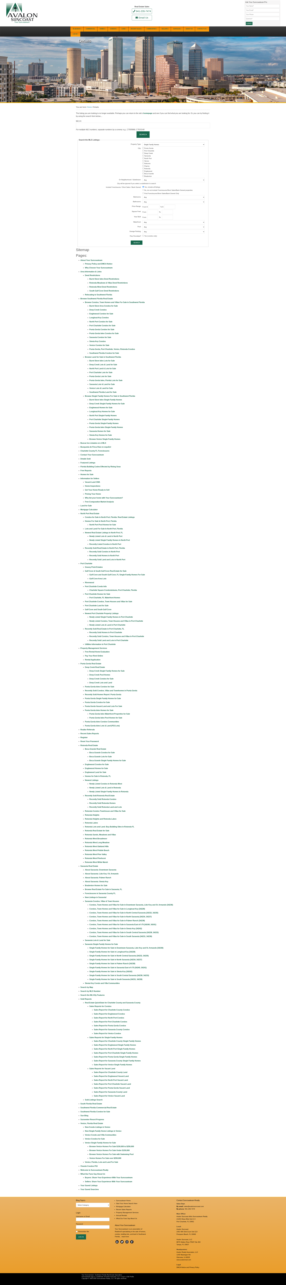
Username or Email (83, 1216)
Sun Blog (84, 1116)
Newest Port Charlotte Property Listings (102, 613)
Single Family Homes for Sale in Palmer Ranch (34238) (112, 964)
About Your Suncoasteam (91, 260)
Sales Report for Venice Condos (107, 1033)
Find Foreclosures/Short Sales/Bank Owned (161, 193)
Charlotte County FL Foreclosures (94, 451)
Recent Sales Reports (89, 734)
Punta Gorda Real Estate (90, 664)
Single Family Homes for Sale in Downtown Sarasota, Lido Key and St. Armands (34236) (126, 948)
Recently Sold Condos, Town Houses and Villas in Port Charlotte (116, 636)
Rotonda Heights (92, 815)
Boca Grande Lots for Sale (100, 757)
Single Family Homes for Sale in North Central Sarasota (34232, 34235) (119, 956)
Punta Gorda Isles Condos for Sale (104, 333)
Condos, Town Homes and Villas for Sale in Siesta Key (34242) (115, 928)
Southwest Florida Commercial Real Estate (98, 1108)
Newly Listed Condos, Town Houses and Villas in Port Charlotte (116, 621)
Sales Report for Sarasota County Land (110, 1092)
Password (79, 1224)
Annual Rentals (121, 1215)
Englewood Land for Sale (95, 772)
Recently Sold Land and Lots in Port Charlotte (108, 640)
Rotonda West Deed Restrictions (103, 287)
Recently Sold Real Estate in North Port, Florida (105, 548)
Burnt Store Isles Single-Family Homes (105, 400)
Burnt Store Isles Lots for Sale (102, 361)
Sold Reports (86, 999)
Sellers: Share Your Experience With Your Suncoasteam (108, 1182)
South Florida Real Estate (91, 1104)
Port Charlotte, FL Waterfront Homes (104, 598)
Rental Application (92, 660)
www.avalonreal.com (184, 1260)
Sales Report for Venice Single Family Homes (113, 1065)
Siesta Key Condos (97, 341)
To (160, 212)
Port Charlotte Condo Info (96, 586)
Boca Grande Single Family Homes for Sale (107, 760)
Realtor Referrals (87, 730)
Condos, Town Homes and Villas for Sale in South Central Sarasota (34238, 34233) (124, 932)
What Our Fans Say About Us (92, 1174)
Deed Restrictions (92, 275)
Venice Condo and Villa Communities (100, 1135)
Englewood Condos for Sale (101, 314)
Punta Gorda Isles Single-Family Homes (106, 427)
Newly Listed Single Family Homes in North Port (109, 540)
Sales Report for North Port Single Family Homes (114, 1049)
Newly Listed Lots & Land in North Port (105, 536)
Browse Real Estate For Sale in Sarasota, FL (103, 889)
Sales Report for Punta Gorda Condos (110, 1026)
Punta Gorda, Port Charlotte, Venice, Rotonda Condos (112, 349)
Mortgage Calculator (89, 510)
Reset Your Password (89, 741)
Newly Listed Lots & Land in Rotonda (105, 788)
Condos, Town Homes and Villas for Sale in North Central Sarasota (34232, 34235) (123, 913)
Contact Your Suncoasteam (92, 455)
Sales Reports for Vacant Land (102, 1069)
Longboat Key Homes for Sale (102, 411)
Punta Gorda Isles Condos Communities (102, 722)
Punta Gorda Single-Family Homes (104, 423)
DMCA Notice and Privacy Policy (188, 1267)
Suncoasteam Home (123, 1200)
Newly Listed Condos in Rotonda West (105, 784)
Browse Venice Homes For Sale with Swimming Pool (111, 1154)
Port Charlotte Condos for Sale (102, 326)
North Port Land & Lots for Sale (102, 368)
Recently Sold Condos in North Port (104, 552)
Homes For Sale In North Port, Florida (101, 521)
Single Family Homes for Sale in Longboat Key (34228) (112, 952)
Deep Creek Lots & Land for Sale (103, 365)
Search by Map (86, 987)
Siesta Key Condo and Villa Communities (102, 983)
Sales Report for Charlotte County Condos (112, 1010)
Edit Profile (130, 1277)
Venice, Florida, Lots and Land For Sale (101, 1162)
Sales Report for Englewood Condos (109, 1014)
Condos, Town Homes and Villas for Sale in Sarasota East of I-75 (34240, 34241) (122, 924)
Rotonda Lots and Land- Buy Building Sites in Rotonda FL (109, 827)
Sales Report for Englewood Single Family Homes (115, 1045)
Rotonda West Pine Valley (96, 854)
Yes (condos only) (150, 236)
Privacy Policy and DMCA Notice (98, 264)
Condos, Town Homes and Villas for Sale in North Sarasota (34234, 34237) (120, 917)
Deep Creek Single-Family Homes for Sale (107, 404)
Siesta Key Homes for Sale (100, 435)
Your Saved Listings (89, 1185)
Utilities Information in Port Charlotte (100, 644)
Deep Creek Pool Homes (99, 675)
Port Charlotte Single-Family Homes (104, 419)
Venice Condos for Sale (99, 345)
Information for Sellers (89, 478)
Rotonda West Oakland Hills (97, 846)
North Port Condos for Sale (100, 322)
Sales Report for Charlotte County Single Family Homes (117, 1041)
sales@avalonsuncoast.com (194, 1206)
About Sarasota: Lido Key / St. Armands (102, 874)
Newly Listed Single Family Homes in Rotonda (108, 792)
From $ (145, 207)
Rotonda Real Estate (89, 745)
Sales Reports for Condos (100, 1006)
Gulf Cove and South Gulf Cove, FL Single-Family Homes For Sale (117, 575)
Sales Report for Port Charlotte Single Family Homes (116, 1053)
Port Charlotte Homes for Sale (97, 594)
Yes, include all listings (152, 187)
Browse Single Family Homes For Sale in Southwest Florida (110, 396)
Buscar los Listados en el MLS (93, 443)
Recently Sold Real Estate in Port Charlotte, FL (104, 629)
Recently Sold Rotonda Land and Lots (105, 807)
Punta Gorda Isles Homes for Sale (99, 710)
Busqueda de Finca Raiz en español (95, 447)
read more (125, 1236)
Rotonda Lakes (91, 823)
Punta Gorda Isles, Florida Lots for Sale (105, 380)
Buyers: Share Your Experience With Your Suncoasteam (108, 1178)
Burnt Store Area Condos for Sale (103, 306)
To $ (162, 207)
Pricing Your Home (93, 494)
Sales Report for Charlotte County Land (110, 1072)
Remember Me (83, 1231)
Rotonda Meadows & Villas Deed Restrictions (108, 283)
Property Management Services (93, 648)
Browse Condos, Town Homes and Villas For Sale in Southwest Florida (115, 302)
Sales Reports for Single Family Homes (105, 1037)
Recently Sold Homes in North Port (104, 556)
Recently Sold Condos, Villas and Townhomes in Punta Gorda (111, 691)
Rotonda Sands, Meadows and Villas (100, 835)
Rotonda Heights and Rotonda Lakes (100, 819)
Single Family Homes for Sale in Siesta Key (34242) (110, 971)
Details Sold (85, 459)
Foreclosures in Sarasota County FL (100, 893)
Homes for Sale (86, 474)
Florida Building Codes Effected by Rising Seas (100, 467)
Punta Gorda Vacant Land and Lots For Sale (103, 706)
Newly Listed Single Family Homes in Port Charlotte (111, 617)
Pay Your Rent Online (94, 656)
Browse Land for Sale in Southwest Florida (103, 357)
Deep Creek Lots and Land (100, 683)
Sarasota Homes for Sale (99, 431)
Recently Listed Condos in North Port (105, 544)
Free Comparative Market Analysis (99, 502)
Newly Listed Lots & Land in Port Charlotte (107, 625)
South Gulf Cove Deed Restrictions (104, 291)
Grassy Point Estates (94, 567)
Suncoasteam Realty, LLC (105, 1278)
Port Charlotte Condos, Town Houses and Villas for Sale (108, 602)
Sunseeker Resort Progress (92, 1119)
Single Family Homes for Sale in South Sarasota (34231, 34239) (115, 979)
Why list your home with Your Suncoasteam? (104, 498)
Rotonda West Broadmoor (96, 839)
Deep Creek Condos (98, 310)
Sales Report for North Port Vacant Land (111, 1080)
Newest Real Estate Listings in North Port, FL (104, 533)
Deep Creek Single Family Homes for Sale (107, 671)
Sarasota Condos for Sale (100, 337)
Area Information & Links (91, 272)
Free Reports (85, 471)
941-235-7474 (143, 11)
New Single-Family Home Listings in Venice (103, 1131)
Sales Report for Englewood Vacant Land (111, 1076)
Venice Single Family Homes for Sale (100, 1143)
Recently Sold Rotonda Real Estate (100, 796)
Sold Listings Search (94, 1100)
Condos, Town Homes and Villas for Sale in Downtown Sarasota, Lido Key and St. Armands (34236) (131, 905)
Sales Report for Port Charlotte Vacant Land (112, 1084)
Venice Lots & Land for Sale (101, 388)
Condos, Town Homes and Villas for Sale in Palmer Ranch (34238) (117, 921)
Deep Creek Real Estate (95, 667)
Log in (123, 1277)
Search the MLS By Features (92, 995)
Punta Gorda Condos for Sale (101, 329)
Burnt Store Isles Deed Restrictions (104, 279)
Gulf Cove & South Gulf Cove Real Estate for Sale (105, 571)
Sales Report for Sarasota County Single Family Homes (117, 1061)
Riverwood (89, 582)
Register (84, 737)
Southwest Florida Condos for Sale (104, 353)
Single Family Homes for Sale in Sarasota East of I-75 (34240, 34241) (118, 968)
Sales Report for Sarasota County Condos (112, 1030)
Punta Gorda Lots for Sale (100, 376)
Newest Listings (91, 780)
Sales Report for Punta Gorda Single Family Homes (115, 1057)
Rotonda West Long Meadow (97, 842)
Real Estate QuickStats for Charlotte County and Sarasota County (112, 1003)
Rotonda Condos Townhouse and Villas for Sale (105, 811)
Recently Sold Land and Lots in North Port (107, 560)
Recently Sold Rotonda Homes (102, 803)
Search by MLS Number (90, 991)
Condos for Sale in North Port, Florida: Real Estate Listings (110, 517)
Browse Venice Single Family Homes (104, 439)
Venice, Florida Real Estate (91, 1123)
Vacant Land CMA (92, 482)
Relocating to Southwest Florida (98, 295)
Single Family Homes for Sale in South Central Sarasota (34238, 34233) (119, 975)
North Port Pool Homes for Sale (102, 525)
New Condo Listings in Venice (97, 1127)
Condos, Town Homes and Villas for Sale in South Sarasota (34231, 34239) (120, 936)
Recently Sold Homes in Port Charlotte (105, 632)
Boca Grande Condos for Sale (102, 753)
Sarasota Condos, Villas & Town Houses (102, 901)
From (144, 212)
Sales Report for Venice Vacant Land (109, 1096)
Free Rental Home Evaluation (97, 652)
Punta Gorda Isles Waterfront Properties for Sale (109, 714)
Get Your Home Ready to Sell (97, 490)
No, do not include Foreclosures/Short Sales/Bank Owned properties (168, 190)
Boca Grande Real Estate (95, 749)
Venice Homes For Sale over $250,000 (105, 1158)
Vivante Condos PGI (89, 1166)
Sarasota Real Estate (89, 866)
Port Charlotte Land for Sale (96, 606)
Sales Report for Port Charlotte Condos (110, 1022)
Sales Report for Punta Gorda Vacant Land (112, 1088)
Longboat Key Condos (99, 318)
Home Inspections (92, 486)
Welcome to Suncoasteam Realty (94, 1170)
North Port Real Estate (89, 513)
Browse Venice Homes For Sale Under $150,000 (109, 1150)
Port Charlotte (86, 563)
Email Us (143, 17)
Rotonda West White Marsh (96, 862)
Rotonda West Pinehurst (95, 858)
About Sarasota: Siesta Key (96, 882)
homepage (147, 113)
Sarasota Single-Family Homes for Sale (101, 944)
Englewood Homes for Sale (100, 408)
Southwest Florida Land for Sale (103, 392)
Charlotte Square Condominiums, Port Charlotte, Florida (113, 590)
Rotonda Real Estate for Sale (97, 831)
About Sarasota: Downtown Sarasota (100, 870)
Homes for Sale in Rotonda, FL (98, 776)
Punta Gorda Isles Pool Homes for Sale (105, 718)
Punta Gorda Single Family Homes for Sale (103, 698)
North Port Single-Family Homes (103, 415)
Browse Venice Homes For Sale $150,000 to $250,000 (111, 1146)
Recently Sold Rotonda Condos (102, 799)
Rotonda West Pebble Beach (97, 850)
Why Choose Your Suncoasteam (99, 268)
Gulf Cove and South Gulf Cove (98, 609)
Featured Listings (87, 463)
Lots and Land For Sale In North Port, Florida (104, 529)
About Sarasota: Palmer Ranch (98, 878)
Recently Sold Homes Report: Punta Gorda (103, 694)
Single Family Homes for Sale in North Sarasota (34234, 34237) (115, 960)
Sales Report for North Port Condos (109, 1018)
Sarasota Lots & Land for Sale (102, 384)
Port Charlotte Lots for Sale (100, 372)
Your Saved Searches (89, 1189)
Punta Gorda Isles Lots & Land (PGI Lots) (102, 726)
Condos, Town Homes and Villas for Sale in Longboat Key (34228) (117, 909)
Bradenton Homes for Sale (96, 885)
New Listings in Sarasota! (95, 897)
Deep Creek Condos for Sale (101, 679)
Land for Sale (86, 506)
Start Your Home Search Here (126, 1203)
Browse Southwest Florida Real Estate (96, 299)
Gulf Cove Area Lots (97, 579)
